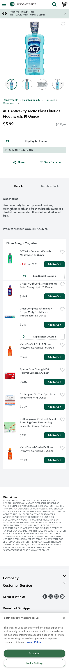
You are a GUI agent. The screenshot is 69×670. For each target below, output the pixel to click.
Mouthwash (9, 103)
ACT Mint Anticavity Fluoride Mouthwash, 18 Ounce (36, 253)
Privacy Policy (33, 642)
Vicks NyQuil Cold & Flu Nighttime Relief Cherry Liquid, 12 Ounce (39, 285)
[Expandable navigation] (3, 4)
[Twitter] (50, 597)
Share (20, 162)
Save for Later (52, 162)
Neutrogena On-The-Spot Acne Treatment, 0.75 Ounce (38, 395)
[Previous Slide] (7, 84)
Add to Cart (54, 264)
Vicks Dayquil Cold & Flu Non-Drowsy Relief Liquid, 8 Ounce (36, 449)
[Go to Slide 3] (42, 84)
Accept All (34, 653)
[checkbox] (63, 24)
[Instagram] (56, 597)
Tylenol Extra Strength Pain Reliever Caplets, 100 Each (35, 371)
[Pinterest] (62, 597)
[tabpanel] (34, 331)
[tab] (19, 186)
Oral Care (50, 100)
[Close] (64, 618)
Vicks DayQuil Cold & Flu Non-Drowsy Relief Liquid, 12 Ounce (37, 346)
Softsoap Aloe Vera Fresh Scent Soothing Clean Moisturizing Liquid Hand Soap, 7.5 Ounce (38, 422)
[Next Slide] (61, 84)
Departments (10, 100)
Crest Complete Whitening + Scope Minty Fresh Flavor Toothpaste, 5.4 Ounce (36, 312)
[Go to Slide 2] (27, 84)
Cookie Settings (34, 663)
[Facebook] (45, 597)
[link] (50, 162)
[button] (54, 4)
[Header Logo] (22, 4)
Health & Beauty (31, 100)
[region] (34, 641)
